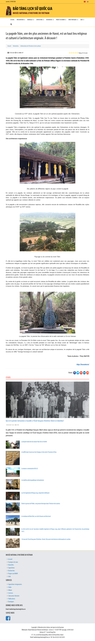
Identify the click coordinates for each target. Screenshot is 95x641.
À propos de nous (13, 562)
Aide (81, 20)
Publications (11, 599)
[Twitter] (77, 372)
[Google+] (81, 372)
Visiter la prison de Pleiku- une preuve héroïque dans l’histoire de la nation (40, 504)
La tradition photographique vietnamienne (32, 480)
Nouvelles (30, 20)
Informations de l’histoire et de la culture (30, 46)
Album (10, 590)
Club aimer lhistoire (13, 596)
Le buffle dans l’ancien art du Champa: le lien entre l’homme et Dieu (38, 452)
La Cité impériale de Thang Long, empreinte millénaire (35, 493)
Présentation (20, 20)
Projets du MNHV (60, 20)
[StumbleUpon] (87, 372)
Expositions (39, 20)
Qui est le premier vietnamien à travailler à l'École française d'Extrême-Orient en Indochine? (35, 421)
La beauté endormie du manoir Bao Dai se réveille (34, 442)
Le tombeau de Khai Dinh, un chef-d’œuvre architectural (36, 516)
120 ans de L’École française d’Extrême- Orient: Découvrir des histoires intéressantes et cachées (45, 539)
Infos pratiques (72, 20)
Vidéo (9, 587)
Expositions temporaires (15, 584)
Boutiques (11, 602)
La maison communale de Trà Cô (29, 469)
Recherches (49, 20)
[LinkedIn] (84, 372)
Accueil (12, 20)
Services (10, 593)
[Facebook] (74, 372)
